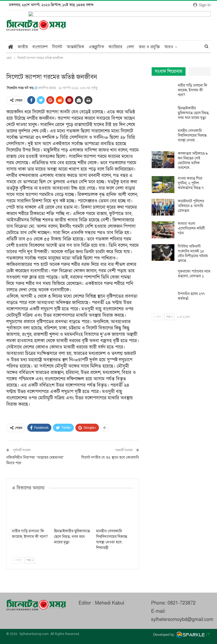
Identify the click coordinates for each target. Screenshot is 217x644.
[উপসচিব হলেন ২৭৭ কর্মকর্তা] (163, 300)
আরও (168, 47)
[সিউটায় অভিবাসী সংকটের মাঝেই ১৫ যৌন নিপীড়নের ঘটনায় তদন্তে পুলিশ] (163, 252)
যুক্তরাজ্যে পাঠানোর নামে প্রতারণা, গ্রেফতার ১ (194, 274)
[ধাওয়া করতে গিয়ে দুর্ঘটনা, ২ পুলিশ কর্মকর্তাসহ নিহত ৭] (163, 184)
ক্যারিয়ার (115, 47)
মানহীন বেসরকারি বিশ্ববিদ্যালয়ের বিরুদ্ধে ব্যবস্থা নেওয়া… (192, 135)
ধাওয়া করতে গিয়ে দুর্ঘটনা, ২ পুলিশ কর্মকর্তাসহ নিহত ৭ (191, 183)
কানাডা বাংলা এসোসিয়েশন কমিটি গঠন (191, 228)
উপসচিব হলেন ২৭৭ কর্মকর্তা (191, 296)
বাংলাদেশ (40, 47)
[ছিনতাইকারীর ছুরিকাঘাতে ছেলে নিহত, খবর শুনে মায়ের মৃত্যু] (72, 512)
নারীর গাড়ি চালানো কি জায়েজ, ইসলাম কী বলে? (192, 90)
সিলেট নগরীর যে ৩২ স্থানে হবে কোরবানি (110, 457)
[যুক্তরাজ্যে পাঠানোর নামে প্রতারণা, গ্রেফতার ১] (163, 277)
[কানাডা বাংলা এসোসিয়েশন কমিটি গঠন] (163, 229)
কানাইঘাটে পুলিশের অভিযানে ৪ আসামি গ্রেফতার (191, 206)
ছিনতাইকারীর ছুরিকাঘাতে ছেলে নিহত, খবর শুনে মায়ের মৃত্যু (193, 113)
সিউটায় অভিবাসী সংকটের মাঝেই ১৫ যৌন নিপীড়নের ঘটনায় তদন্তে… (193, 253)
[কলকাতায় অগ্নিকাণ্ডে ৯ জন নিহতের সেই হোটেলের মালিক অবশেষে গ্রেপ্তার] (163, 159)
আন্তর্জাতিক (75, 47)
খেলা (130, 47)
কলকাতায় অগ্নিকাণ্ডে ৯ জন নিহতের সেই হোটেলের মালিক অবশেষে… (193, 160)
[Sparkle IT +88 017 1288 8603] (193, 635)
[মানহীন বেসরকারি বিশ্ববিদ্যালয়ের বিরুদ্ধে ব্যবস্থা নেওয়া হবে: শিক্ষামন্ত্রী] (114, 512)
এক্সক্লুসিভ (96, 47)
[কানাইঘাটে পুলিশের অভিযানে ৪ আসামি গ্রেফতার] (163, 207)
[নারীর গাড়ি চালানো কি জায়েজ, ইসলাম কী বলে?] (30, 512)
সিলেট (57, 47)
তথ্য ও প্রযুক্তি (149, 47)
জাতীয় (23, 47)
